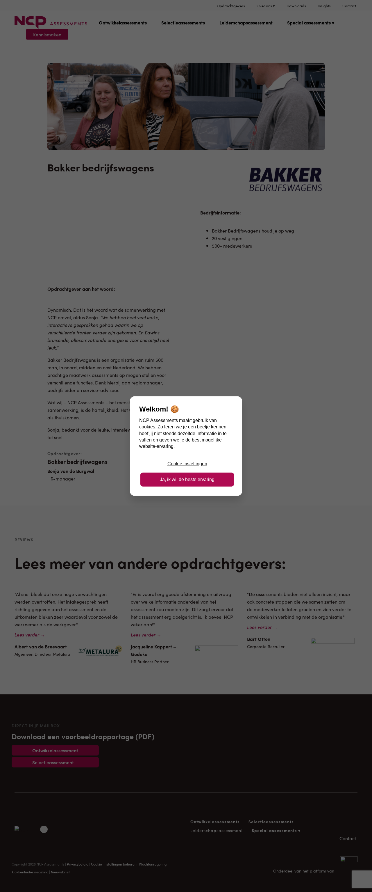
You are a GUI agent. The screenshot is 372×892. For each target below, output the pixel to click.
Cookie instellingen (187, 463)
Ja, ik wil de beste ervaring (187, 479)
